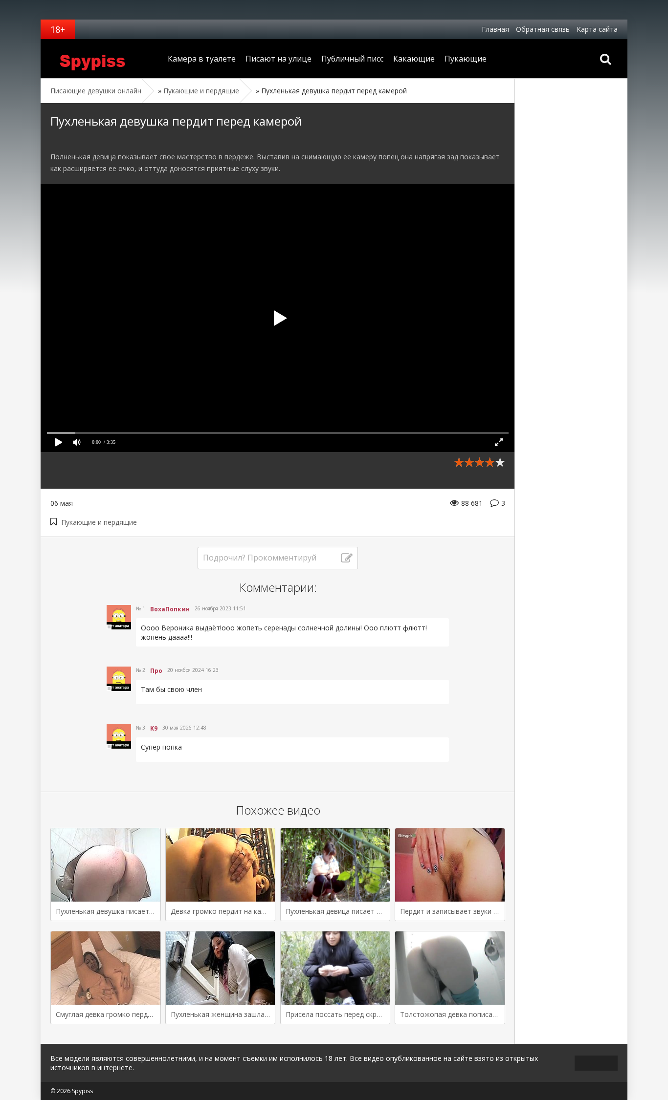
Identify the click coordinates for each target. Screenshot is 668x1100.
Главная (495, 29)
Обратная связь (543, 29)
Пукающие (466, 58)
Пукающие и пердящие (99, 522)
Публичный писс (352, 58)
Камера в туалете (202, 58)
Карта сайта (597, 29)
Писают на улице (278, 58)
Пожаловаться (406, 654)
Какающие (414, 58)
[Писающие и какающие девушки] (102, 58)
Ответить (156, 654)
